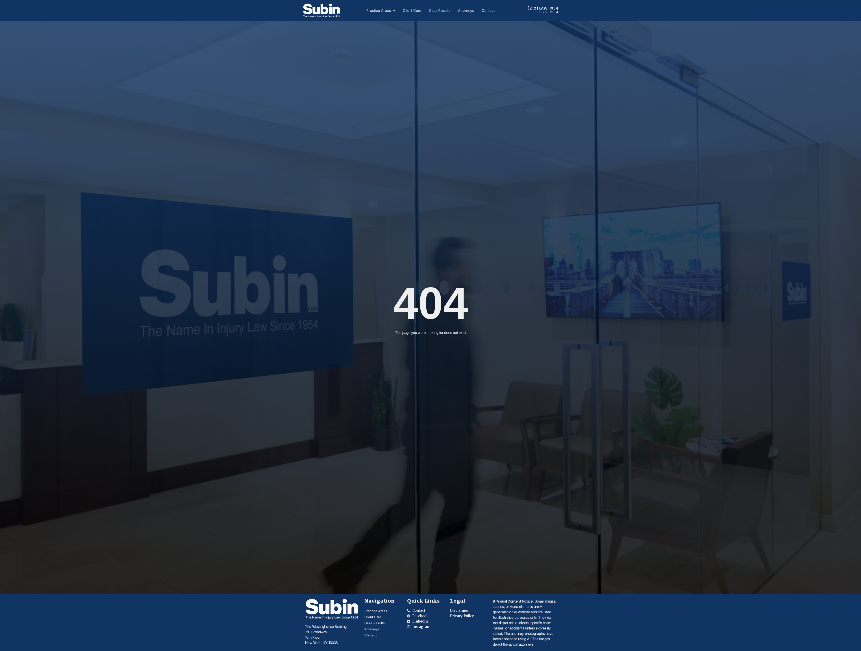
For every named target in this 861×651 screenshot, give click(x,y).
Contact (488, 10)
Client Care (412, 10)
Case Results (439, 10)
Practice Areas (378, 10)
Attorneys (466, 10)
